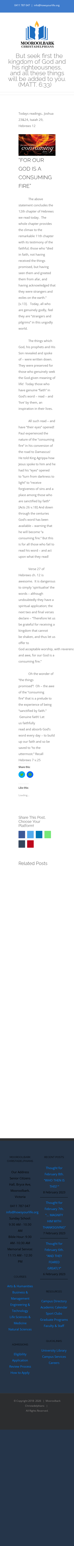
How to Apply (20, 1373)
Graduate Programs (54, 1319)
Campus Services (54, 1356)
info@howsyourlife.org (47, 5)
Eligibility (20, 1354)
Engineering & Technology (20, 1307)
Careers (54, 1363)
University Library (54, 1350)
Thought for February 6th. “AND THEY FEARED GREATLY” (54, 1255)
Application (20, 1360)
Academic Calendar (53, 1307)
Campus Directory (54, 1301)
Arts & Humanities (20, 1286)
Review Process (20, 1366)
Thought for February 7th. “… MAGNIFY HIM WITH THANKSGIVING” (54, 1215)
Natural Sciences (20, 1329)
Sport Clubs (54, 1313)
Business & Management (20, 1295)
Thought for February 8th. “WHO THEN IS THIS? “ (54, 1177)
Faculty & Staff (54, 1326)
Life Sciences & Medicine (20, 1320)
